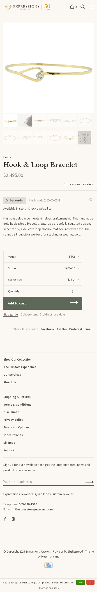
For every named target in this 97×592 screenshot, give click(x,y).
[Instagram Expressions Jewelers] (13, 519)
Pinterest (75, 329)
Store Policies (13, 435)
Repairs (8, 450)
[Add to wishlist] (90, 200)
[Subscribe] (88, 482)
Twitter (61, 329)
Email (88, 329)
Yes (80, 582)
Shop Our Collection (17, 359)
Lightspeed (75, 551)
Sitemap (9, 443)
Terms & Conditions (17, 404)
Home (7, 157)
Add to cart (17, 303)
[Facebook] (5, 519)
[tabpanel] (48, 68)
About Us (9, 382)
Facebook (47, 329)
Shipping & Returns (17, 397)
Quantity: (14, 291)
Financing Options (16, 427)
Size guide (10, 314)
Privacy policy (13, 420)
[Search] (83, 7)
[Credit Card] (48, 567)
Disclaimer (10, 412)
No (90, 582)
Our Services (12, 375)
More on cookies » (49, 588)
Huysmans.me (50, 556)
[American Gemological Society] (4, 535)
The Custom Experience (19, 367)
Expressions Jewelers (79, 184)
